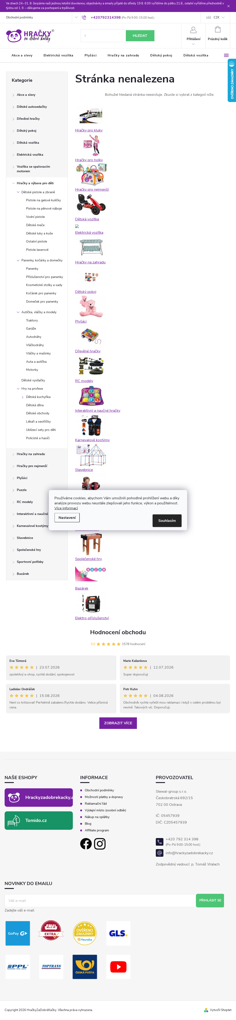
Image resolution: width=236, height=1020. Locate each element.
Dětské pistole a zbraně (38, 192)
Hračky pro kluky (89, 130)
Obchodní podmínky (19, 17)
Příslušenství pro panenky (44, 277)
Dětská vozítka (28, 142)
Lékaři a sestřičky (38, 421)
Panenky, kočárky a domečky (41, 260)
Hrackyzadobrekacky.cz (50, 797)
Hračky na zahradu (31, 454)
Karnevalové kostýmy (32, 526)
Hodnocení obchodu (118, 632)
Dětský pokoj (26, 131)
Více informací (66, 508)
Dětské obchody (37, 413)
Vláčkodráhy (35, 345)
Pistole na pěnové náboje (44, 208)
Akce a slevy (26, 95)
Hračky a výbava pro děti (35, 183)
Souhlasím (167, 520)
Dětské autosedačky (32, 107)
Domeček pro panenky (42, 301)
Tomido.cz (36, 820)
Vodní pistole (35, 217)
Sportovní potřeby (30, 562)
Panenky (32, 268)
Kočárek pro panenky (41, 293)
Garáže (31, 328)
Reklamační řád (96, 804)
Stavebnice (25, 538)
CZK (216, 17)
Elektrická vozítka (30, 154)
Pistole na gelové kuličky (43, 200)
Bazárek (23, 574)
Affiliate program (97, 830)
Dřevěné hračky (28, 119)
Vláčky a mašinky (38, 353)
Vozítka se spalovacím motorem (33, 168)
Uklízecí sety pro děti (41, 430)
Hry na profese (32, 388)
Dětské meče (35, 225)
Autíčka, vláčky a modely (38, 312)
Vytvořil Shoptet (220, 1010)
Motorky (32, 370)
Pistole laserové (37, 250)
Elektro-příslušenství (92, 618)
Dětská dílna (35, 405)
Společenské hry (29, 550)
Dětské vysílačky (33, 380)
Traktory (32, 320)
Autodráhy (33, 337)
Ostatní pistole (36, 241)
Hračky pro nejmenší (32, 466)
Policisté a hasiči (38, 438)
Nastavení (67, 517)
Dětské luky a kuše (39, 233)
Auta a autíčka (36, 361)
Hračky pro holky (89, 160)
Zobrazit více (118, 723)
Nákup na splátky (97, 817)
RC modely (25, 502)
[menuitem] (22, 55)
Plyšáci (22, 478)
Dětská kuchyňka (38, 397)
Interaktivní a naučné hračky (38, 514)
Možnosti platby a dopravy (104, 797)
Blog (88, 824)
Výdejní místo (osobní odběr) (105, 810)
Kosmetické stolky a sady (44, 285)
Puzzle (22, 490)
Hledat (140, 35)
